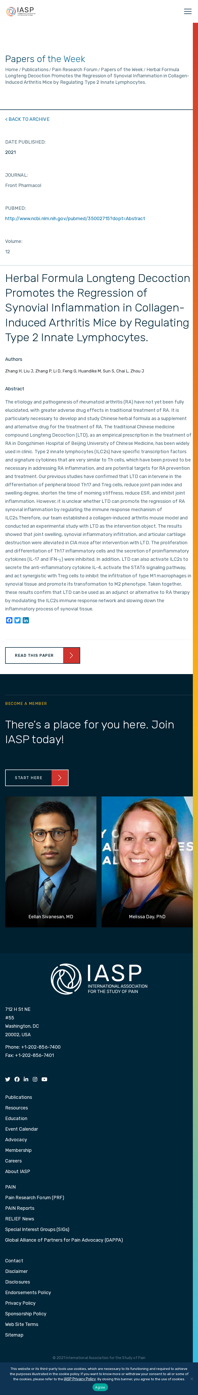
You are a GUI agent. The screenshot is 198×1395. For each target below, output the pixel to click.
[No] (191, 1378)
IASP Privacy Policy (80, 1379)
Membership (18, 1150)
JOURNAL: (16, 175)
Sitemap (14, 1335)
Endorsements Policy (28, 1292)
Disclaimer (16, 1271)
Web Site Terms (21, 1324)
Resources (16, 1108)
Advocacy (16, 1140)
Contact (14, 1261)
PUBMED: (15, 208)
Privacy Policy (20, 1303)
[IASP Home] (20, 11)
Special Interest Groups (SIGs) (37, 1229)
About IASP (17, 1171)
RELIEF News (19, 1219)
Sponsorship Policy (25, 1314)
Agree (100, 1387)
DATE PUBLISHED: (25, 142)
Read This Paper (34, 655)
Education (16, 1118)
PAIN (10, 1187)
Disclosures (17, 1282)
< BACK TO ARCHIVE (27, 119)
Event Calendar (21, 1129)
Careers (13, 1161)
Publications (18, 1097)
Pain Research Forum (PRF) (34, 1197)
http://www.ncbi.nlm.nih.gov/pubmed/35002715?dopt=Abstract (75, 218)
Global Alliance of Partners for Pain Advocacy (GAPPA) (64, 1240)
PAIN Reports (19, 1208)
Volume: (13, 241)
